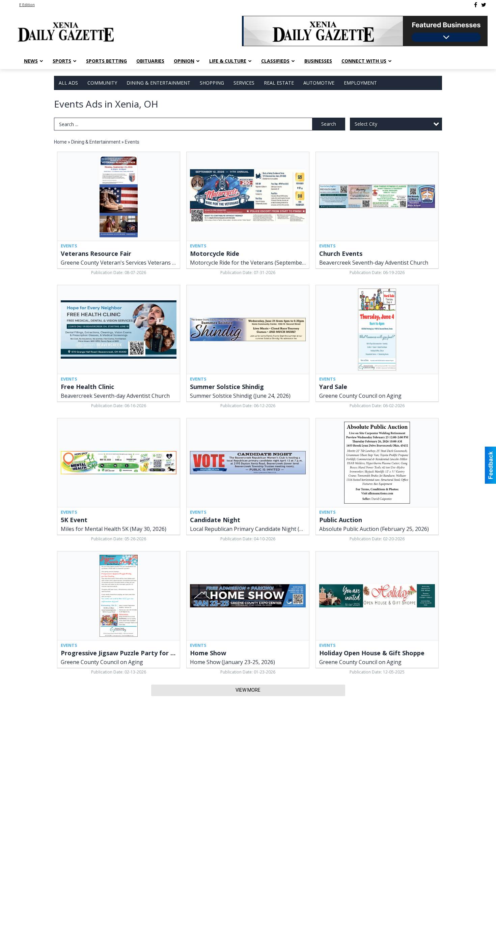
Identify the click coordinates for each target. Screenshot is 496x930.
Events (132, 142)
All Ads (68, 83)
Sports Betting (106, 61)
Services (243, 83)
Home (60, 142)
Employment (360, 83)
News (31, 61)
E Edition (27, 4)
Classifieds (275, 61)
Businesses (318, 61)
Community (102, 83)
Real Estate (279, 83)
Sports (62, 61)
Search (328, 124)
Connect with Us (363, 61)
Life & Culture (227, 61)
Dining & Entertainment (158, 83)
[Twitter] (484, 5)
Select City (366, 124)
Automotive (318, 83)
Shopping (212, 83)
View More (248, 690)
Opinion (184, 61)
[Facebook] (475, 5)
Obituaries (150, 61)
